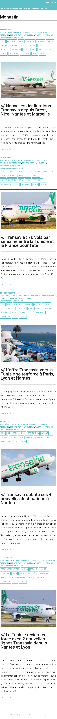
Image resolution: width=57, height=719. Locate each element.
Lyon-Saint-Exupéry (44, 308)
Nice (34, 49)
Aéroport (9, 424)
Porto (4, 54)
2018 (2, 424)
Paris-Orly (37, 180)
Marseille (5, 49)
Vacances (40, 35)
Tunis (34, 54)
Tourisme (29, 35)
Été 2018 (13, 437)
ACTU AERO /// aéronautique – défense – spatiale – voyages (24, 8)
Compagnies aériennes (10, 163)
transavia (25, 54)
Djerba (10, 171)
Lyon (3, 176)
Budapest (30, 41)
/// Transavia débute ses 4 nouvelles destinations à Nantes (26, 498)
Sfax (17, 184)
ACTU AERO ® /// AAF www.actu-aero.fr (22, 715)
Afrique (8, 560)
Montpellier (24, 176)
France (21, 35)
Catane (44, 433)
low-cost (31, 45)
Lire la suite (7, 149)
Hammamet (48, 171)
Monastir (16, 49)
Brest (21, 41)
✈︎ (54, 35)
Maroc (29, 437)
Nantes (26, 49)
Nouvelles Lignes (45, 49)
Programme (6, 184)
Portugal (13, 54)
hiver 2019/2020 (8, 308)
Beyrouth (11, 41)
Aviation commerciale (23, 32)
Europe (13, 35)
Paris (28, 180)
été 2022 (40, 41)
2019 (2, 295)
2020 (9, 304)
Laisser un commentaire (11, 38)
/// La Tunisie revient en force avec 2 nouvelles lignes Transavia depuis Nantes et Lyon (24, 640)
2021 (2, 160)
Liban (22, 45)
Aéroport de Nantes (23, 304)
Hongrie (13, 45)
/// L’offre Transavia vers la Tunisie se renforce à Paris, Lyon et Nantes (27, 374)
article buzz (11, 160)
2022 (2, 32)
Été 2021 (19, 171)
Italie (21, 437)
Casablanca (33, 433)
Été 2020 (46, 304)
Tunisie (42, 54)
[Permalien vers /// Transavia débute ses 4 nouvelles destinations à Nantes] (28, 486)
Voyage (49, 35)
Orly (21, 180)
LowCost (42, 45)
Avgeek (8, 32)
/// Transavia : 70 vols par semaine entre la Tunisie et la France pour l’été (27, 241)
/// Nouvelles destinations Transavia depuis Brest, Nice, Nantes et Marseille (26, 110)
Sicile (3, 441)
